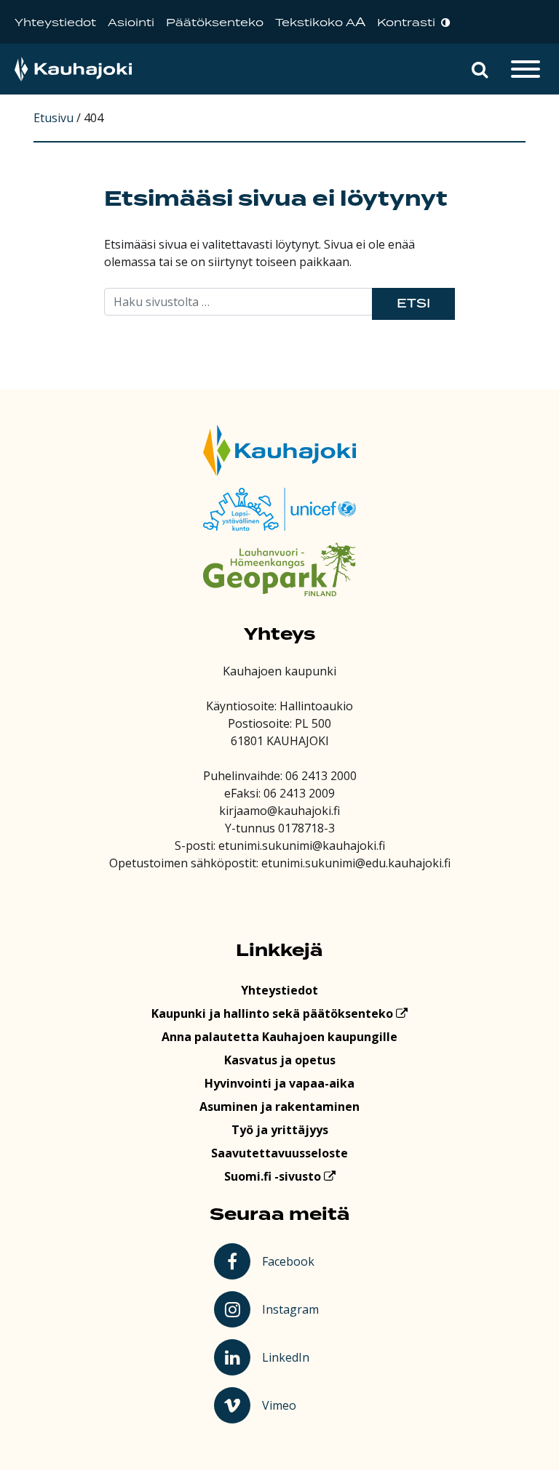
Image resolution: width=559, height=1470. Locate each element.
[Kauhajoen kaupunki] (73, 69)
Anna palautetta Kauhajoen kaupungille (279, 1037)
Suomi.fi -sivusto (274, 1176)
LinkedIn (292, 1356)
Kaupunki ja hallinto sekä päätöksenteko (273, 1013)
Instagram (292, 1308)
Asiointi (131, 23)
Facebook (291, 1260)
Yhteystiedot (55, 23)
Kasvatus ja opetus (280, 1060)
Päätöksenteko (214, 23)
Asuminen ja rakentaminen (279, 1106)
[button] (479, 69)
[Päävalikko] (525, 69)
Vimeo (292, 1404)
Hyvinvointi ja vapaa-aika (279, 1083)
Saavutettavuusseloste (279, 1153)
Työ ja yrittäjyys (279, 1130)
